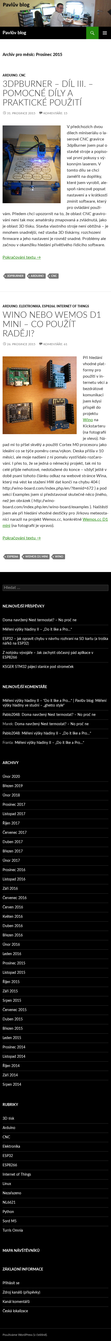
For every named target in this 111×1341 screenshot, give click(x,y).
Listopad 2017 (14, 814)
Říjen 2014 (11, 1066)
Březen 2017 (13, 851)
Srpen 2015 (12, 1001)
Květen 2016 (13, 917)
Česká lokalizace (15, 1311)
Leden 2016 (12, 954)
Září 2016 (10, 889)
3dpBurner (15, 275)
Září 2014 (10, 1075)
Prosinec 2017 (14, 805)
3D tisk (8, 1118)
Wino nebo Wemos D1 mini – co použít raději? (52, 324)
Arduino (10, 75)
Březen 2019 (13, 786)
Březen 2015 (13, 1029)
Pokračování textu (22, 257)
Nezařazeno (12, 1193)
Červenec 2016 (15, 898)
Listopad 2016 (14, 879)
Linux (7, 1184)
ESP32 (8, 1156)
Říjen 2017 (11, 823)
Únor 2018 (11, 795)
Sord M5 (10, 1221)
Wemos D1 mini (36, 556)
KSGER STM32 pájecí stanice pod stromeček (38, 667)
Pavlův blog (14, 33)
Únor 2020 (11, 777)
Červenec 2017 (15, 833)
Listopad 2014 (14, 1056)
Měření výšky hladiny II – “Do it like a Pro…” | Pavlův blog (48, 701)
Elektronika (30, 306)
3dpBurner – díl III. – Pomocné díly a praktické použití (48, 93)
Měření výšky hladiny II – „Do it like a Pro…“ (37, 629)
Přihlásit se (11, 1283)
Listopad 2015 (14, 973)
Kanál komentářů (16, 1302)
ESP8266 (48, 306)
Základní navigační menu (105, 33)
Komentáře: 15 (55, 113)
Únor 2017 (11, 861)
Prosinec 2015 (14, 963)
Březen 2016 (13, 935)
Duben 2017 (13, 842)
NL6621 (9, 1202)
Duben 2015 (13, 1019)
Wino (88, 420)
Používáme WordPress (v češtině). (25, 1334)
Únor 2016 (11, 945)
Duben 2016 (13, 926)
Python (8, 1212)
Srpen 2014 (12, 1084)
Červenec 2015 (15, 1010)
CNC (22, 75)
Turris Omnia (13, 1230)
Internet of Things (73, 306)
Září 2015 (10, 991)
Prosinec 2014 (14, 1047)
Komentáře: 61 (55, 344)
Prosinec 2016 (14, 870)
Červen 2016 (13, 907)
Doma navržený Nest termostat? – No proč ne (39, 620)
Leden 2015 (12, 1038)
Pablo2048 (11, 715)
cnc (54, 275)
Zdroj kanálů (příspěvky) (21, 1292)
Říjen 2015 (11, 982)
